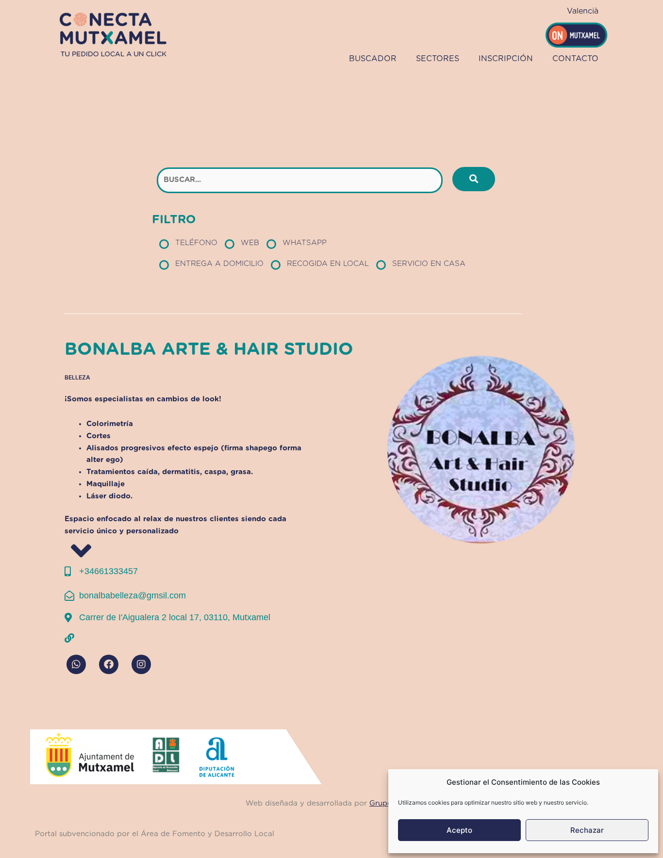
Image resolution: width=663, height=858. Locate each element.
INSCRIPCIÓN (506, 59)
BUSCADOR (373, 59)
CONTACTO (575, 59)
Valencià (582, 11)
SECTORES (437, 59)
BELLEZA (77, 377)
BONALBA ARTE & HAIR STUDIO (209, 349)
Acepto (459, 830)
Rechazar (587, 830)
